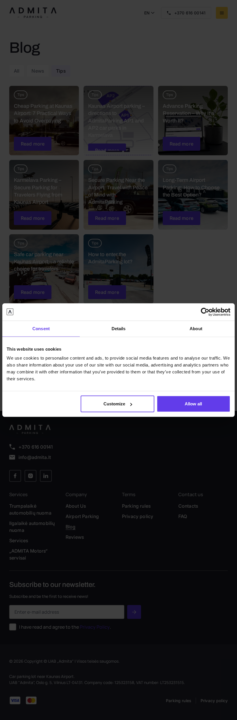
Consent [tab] (41, 328)
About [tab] (196, 328)
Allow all (193, 403)
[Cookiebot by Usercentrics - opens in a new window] (205, 311)
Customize (114, 403)
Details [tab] (119, 328)
